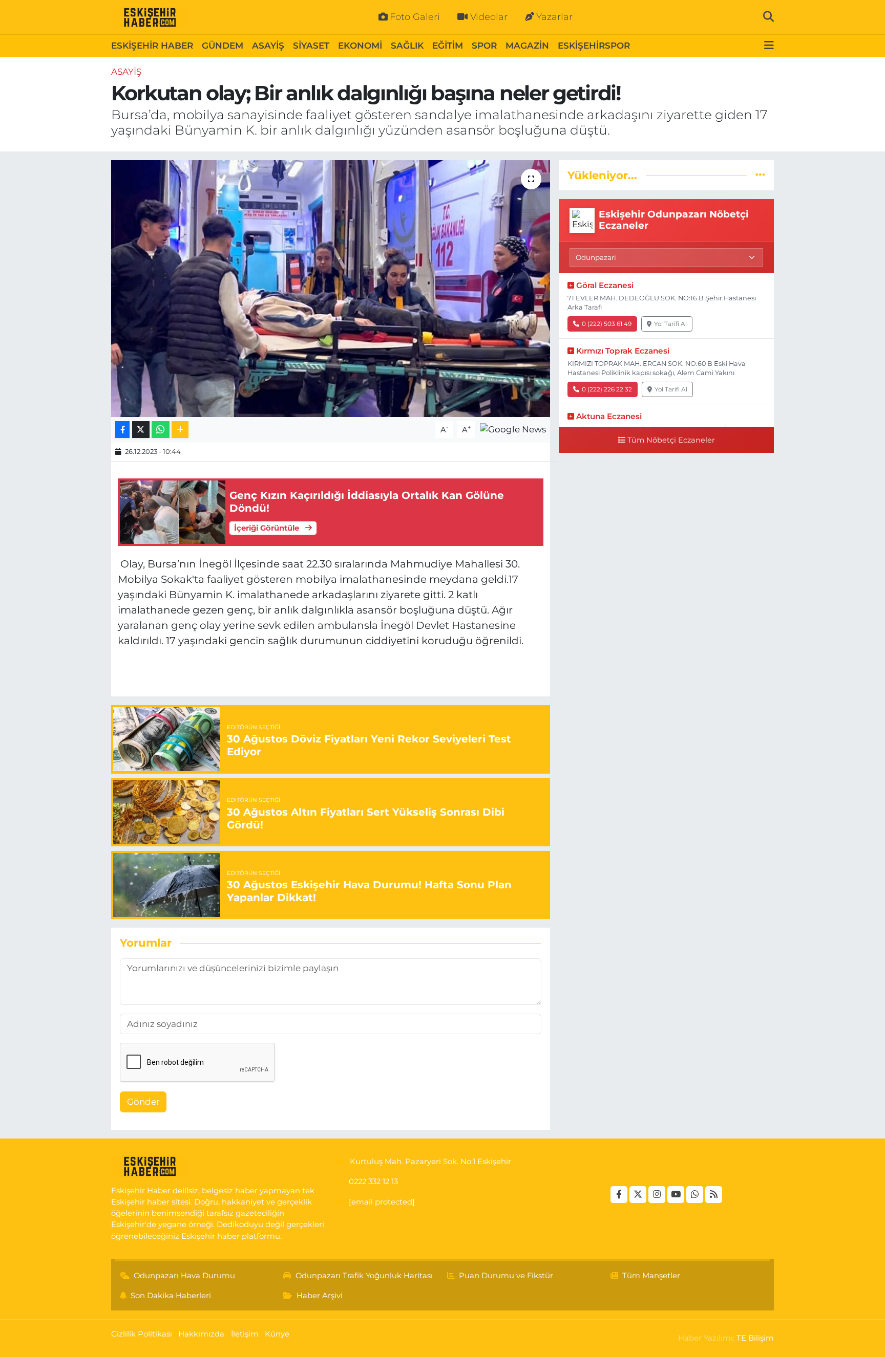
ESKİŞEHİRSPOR (594, 45)
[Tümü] (760, 175)
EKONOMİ (360, 45)
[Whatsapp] (694, 1194)
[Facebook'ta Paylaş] (122, 429)
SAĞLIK (407, 45)
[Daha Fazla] (180, 429)
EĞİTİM (447, 45)
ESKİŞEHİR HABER (152, 45)
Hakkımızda (201, 1334)
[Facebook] (618, 1194)
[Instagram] (656, 1194)
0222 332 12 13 (373, 1181)
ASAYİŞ (268, 45)
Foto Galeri (415, 17)
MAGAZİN (527, 45)
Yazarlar (554, 17)
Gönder (143, 1102)
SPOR (484, 45)
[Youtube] (675, 1194)
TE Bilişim (755, 1338)
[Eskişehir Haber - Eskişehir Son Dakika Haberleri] (149, 17)
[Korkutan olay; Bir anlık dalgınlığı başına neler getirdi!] (330, 288)
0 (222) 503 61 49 (606, 323)
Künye (277, 1334)
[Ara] (768, 17)
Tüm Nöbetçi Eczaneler (671, 440)
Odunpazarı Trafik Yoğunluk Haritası (364, 1275)
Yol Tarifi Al (670, 323)
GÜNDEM (222, 45)
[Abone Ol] (513, 429)
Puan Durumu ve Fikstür (506, 1275)
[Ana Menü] (769, 46)
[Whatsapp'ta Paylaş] (161, 429)
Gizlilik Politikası (141, 1334)
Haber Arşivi (320, 1295)
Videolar (489, 17)
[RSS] (713, 1194)
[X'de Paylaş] (141, 429)
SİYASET (311, 45)
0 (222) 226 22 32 (607, 389)
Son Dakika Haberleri (171, 1295)
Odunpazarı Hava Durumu (184, 1275)
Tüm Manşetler (651, 1275)
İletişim (245, 1334)
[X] (637, 1194)
